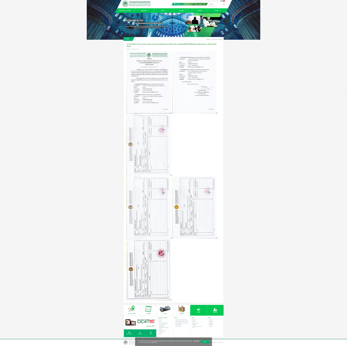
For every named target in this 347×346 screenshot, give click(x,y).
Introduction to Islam (197, 326)
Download (140, 334)
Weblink (211, 323)
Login (198, 312)
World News (178, 326)
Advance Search (211, 6)
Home (197, 1)
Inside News (178, 324)
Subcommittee (162, 324)
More (151, 334)
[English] (224, 1)
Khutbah (194, 324)
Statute (160, 329)
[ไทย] (221, 1)
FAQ (193, 327)
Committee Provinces (164, 327)
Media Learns (195, 323)
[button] (125, 10)
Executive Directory (163, 323)
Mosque (211, 319)
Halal (193, 321)
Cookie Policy (196, 341)
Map (205, 1)
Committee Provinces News (182, 323)
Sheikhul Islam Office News (182, 321)
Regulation (161, 326)
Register (215, 312)
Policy (210, 326)
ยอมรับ (205, 341)
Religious (194, 319)
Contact (201, 1)
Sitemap (209, 1)
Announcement (162, 331)
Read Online (129, 334)
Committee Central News (181, 319)
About (160, 319)
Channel (211, 321)
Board (160, 321)
